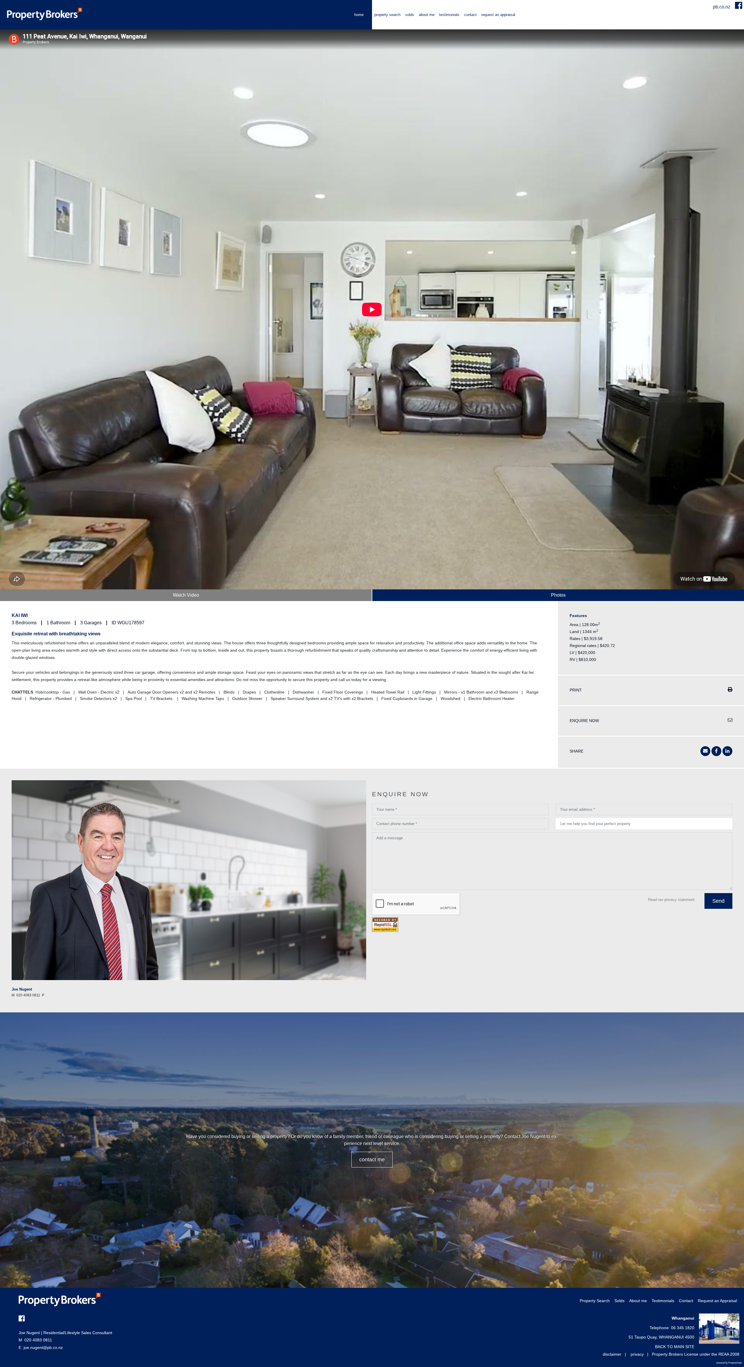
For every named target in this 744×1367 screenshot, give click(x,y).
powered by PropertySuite (729, 1362)
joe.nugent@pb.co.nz (43, 1347)
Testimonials (449, 15)
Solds (409, 15)
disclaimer (612, 1354)
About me (426, 15)
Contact (470, 15)
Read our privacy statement (671, 899)
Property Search (387, 15)
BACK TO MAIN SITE (674, 1346)
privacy (637, 1354)
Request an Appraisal (498, 15)
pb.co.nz (722, 6)
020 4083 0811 (35, 1340)
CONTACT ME (372, 1159)
